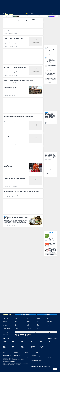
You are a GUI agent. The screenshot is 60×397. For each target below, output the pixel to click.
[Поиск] (52, 14)
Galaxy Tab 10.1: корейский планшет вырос (15, 67)
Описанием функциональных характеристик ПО (37, 360)
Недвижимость (10, 11)
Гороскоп (35, 11)
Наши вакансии (5, 324)
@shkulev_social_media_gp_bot (39, 356)
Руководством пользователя (34, 359)
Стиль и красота (49, 321)
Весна (16, 321)
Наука (28, 325)
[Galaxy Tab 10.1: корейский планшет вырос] (35, 70)
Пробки (57, 11)
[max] (25, 335)
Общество (38, 318)
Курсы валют (40, 11)
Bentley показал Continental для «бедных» (14, 123)
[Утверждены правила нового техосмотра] (35, 180)
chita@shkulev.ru (12, 361)
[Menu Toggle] (3, 14)
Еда (16, 325)
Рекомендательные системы (34, 365)
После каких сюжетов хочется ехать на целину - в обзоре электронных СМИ (22, 192)
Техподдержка (5, 325)
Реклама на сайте (5, 318)
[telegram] (16, 335)
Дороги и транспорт (18, 324)
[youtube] (30, 335)
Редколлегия (45, 11)
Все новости (5, 11)
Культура (28, 321)
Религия (38, 328)
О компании (5, 321)
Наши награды (5, 322)
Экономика (48, 325)
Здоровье (16, 328)
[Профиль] (57, 14)
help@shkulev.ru (8, 362)
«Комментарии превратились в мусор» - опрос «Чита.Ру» (16, 218)
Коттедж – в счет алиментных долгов (13, 38)
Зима (28, 318)
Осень (38, 321)
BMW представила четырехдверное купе (14, 136)
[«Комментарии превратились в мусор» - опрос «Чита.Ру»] (35, 220)
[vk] (18, 335)
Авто (16, 318)
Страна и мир (49, 322)
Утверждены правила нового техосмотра (14, 178)
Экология (48, 324)
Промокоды (15, 11)
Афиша (32, 11)
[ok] (21, 335)
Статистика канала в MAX (7, 328)
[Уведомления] (55, 14)
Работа (38, 325)
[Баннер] (15, 16)
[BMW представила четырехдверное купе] (35, 138)
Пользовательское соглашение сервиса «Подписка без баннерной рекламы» (40, 366)
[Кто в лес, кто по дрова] (35, 90)
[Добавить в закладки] (41, 26)
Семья (48, 318)
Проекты (53, 11)
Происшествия (39, 324)
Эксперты (49, 11)
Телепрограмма (28, 11)
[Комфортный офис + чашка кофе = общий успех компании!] (35, 167)
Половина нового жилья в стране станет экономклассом (18, 116)
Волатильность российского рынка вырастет (15, 31)
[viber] (23, 335)
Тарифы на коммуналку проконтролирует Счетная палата (18, 80)
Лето (27, 322)
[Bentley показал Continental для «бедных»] (35, 125)
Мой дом (28, 324)
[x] (28, 335)
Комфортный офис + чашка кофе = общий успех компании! (14, 166)
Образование (29, 328)
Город (16, 322)
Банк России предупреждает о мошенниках (15, 25)
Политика (38, 322)
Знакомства (20, 11)
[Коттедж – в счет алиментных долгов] (35, 41)
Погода (23, 11)
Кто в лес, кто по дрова (10, 87)
